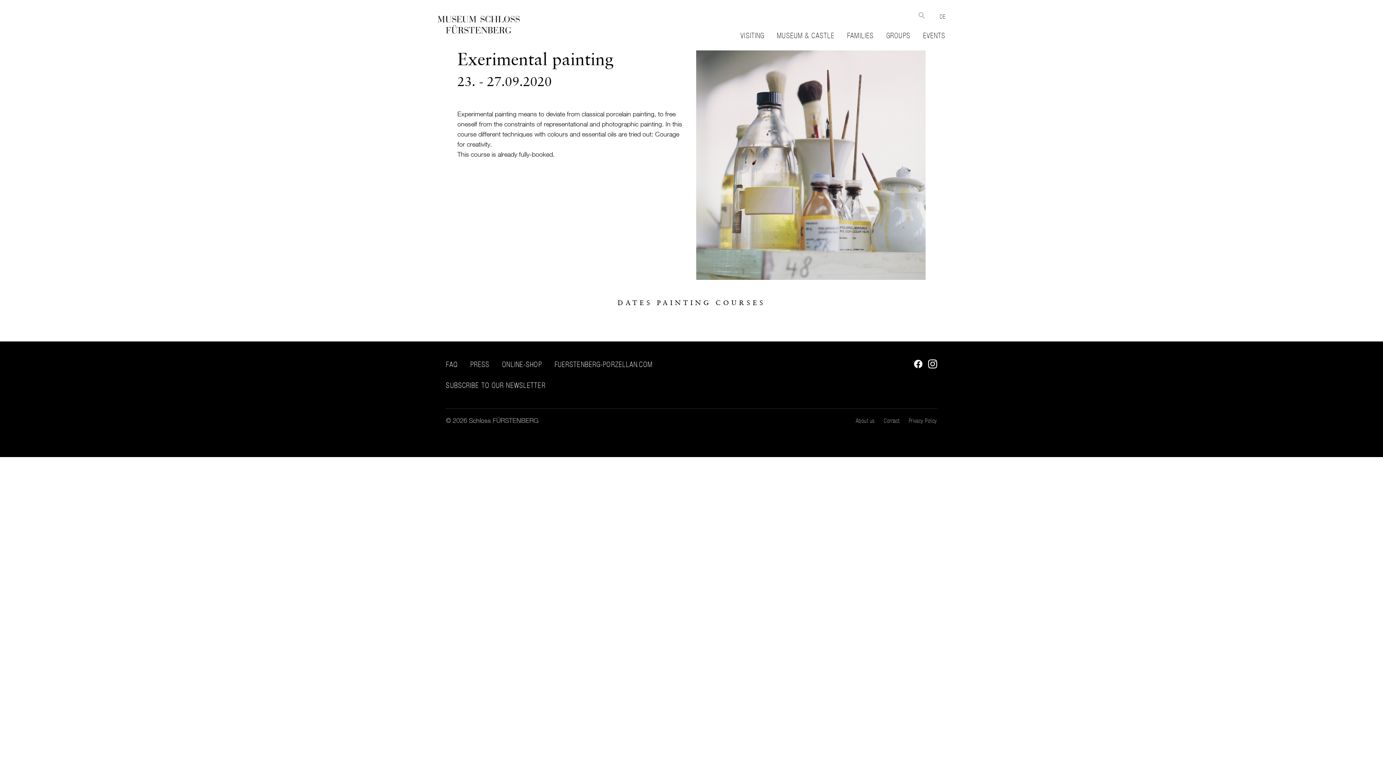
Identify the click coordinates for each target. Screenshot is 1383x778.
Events (934, 36)
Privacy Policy (923, 420)
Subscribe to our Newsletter (495, 385)
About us (865, 420)
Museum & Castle (805, 36)
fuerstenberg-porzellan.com (604, 364)
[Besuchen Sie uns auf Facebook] (916, 366)
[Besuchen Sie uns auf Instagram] (931, 366)
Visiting (752, 36)
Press (480, 364)
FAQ (451, 364)
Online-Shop (522, 364)
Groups (898, 36)
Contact (892, 420)
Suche (921, 15)
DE (942, 16)
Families (860, 36)
